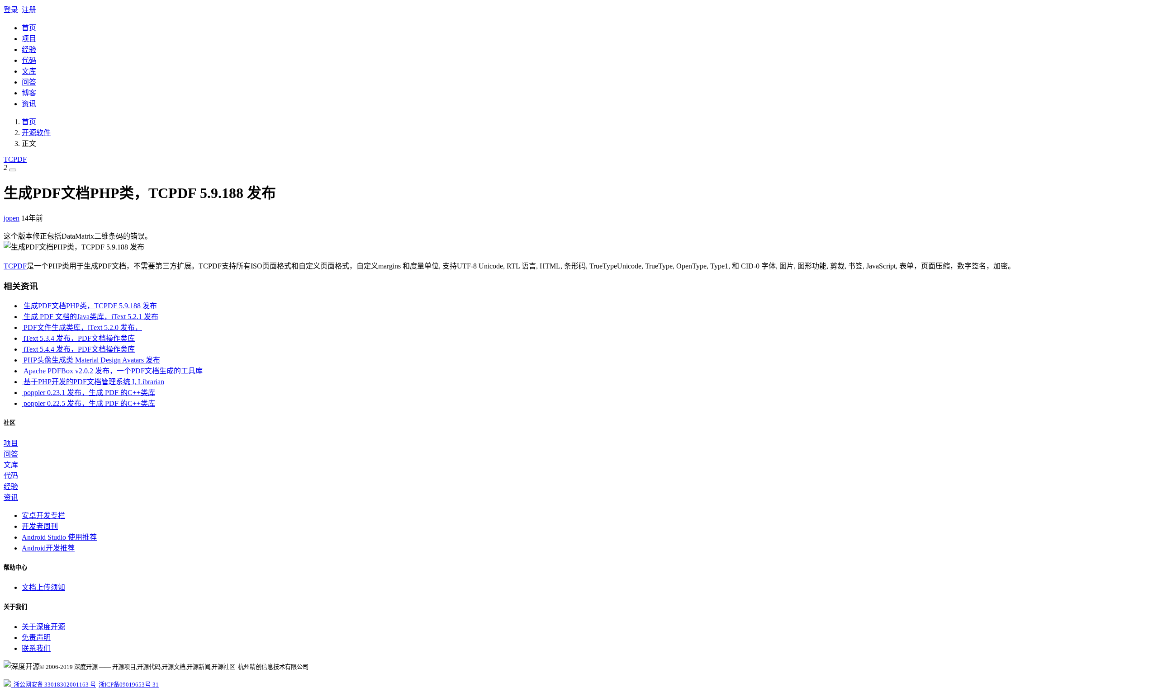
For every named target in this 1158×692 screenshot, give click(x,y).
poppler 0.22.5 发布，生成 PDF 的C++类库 (88, 403)
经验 (29, 49)
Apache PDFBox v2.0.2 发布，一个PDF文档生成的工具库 (112, 371)
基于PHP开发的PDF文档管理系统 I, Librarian (93, 382)
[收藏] (12, 170)
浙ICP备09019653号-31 (129, 684)
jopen (11, 218)
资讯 (29, 104)
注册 (29, 10)
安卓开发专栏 (43, 515)
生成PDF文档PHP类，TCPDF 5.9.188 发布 (89, 306)
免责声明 (36, 637)
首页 (29, 28)
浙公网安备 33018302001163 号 (53, 684)
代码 (29, 60)
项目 (29, 38)
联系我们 (36, 648)
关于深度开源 (43, 627)
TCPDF (15, 159)
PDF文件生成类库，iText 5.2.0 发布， (82, 327)
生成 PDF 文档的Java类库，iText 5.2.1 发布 (90, 316)
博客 (29, 93)
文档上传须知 (43, 587)
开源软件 (36, 133)
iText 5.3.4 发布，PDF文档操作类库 (78, 338)
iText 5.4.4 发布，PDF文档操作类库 (78, 349)
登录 (11, 10)
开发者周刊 (40, 526)
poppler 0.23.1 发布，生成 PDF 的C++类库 (88, 392)
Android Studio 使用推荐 (59, 537)
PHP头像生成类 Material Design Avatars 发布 (91, 360)
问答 (29, 82)
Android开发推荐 (48, 548)
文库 (29, 71)
